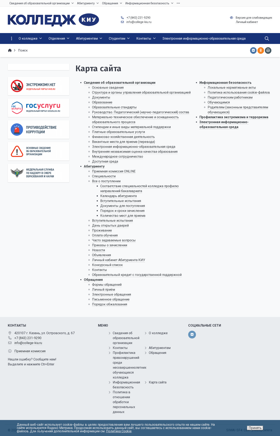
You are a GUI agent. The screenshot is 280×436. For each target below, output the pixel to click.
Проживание (102, 230)
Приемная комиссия (30, 351)
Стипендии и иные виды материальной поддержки (131, 127)
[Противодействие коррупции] (38, 129)
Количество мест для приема (122, 216)
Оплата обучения (105, 235)
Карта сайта (157, 382)
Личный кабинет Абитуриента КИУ (118, 260)
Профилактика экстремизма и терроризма (233, 117)
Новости (98, 250)
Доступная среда (105, 161)
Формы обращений (107, 285)
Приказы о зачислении (109, 245)
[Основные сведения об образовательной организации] (38, 151)
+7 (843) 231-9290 (138, 17)
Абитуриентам (160, 348)
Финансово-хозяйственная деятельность (123, 137)
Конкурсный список (107, 265)
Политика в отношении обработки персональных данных (124, 402)
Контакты (99, 270)
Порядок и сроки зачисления (122, 211)
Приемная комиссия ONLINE (113, 171)
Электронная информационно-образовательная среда (133, 147)
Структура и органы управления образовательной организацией (141, 92)
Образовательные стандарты (114, 107)
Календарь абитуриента (118, 196)
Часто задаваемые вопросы (114, 240)
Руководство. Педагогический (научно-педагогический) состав (140, 112)
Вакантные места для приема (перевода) (123, 142)
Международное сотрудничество (117, 156)
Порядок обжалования (109, 304)
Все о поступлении (106, 181)
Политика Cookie (119, 431)
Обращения (93, 280)
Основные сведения (108, 87)
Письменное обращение (111, 299)
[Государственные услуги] (38, 108)
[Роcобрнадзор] (38, 173)
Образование (102, 102)
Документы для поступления (122, 206)
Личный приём (103, 289)
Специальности (104, 176)
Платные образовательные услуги (118, 132)
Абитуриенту (94, 166)
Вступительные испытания (120, 201)
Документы (101, 97)
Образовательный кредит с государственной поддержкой (137, 275)
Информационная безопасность (225, 83)
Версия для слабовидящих (254, 17)
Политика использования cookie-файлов (239, 92)
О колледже (158, 333)
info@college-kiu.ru (138, 22)
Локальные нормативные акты (232, 87)
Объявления (101, 255)
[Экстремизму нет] (38, 86)
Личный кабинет (247, 22)
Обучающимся (219, 102)
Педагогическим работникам (230, 97)
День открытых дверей (110, 225)
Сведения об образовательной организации (119, 83)
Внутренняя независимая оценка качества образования (135, 152)
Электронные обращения (111, 294)
